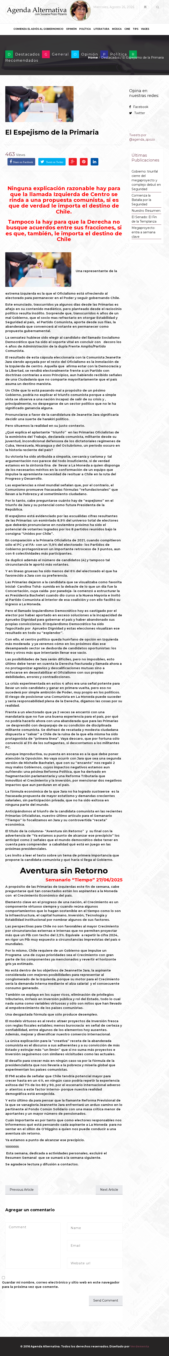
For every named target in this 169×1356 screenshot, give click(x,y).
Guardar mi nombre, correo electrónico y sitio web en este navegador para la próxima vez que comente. (60, 1284)
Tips (135, 29)
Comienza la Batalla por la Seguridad (141, 199)
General (60, 54)
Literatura (101, 29)
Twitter (139, 113)
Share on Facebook (23, 162)
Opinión (71, 29)
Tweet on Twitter (54, 162)
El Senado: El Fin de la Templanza (144, 219)
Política (85, 29)
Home (93, 57)
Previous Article (22, 1190)
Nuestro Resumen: (146, 211)
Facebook (140, 107)
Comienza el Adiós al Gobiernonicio (38, 29)
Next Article (109, 1190)
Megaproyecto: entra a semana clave (143, 232)
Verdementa (139, 1346)
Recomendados (21, 60)
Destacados (27, 54)
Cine (127, 29)
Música (117, 29)
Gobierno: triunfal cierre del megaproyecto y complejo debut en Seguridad (146, 180)
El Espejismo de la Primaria (52, 132)
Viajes (145, 29)
